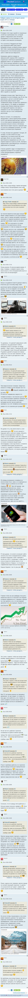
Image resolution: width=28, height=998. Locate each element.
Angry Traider (8, 201)
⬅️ (18, 14)
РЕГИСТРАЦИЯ (19, 9)
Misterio (6, 326)
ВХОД (25, 9)
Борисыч (6, 369)
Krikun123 (7, 751)
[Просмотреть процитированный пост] (18, 202)
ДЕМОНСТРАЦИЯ (11, 9)
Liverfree (6, 418)
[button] (15, 24)
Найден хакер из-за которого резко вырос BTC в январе (12, 19)
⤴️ (11, 14)
